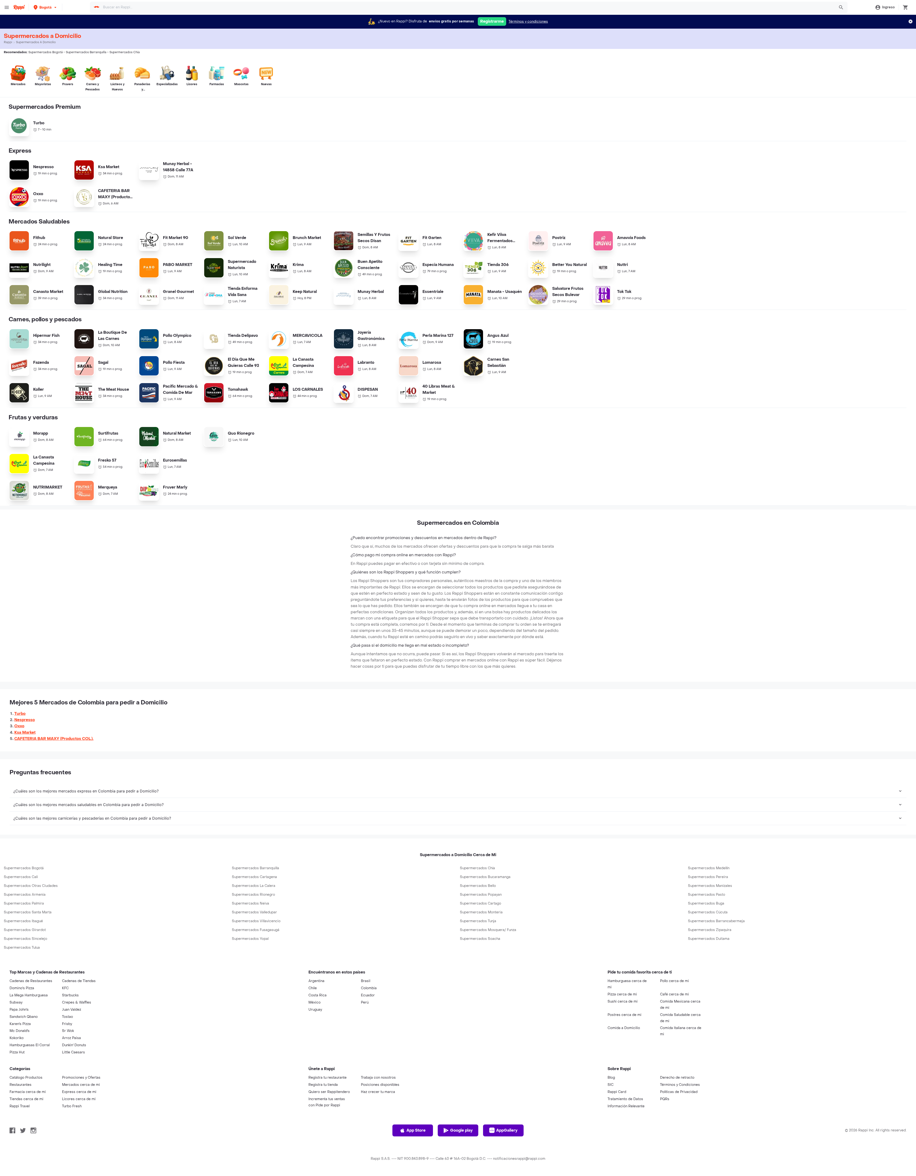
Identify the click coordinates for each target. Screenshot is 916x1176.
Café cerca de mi (674, 994)
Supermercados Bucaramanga (485, 877)
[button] (45, 7)
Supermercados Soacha (480, 939)
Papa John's (19, 1009)
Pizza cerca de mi (622, 994)
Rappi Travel (20, 1106)
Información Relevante (626, 1106)
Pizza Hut (17, 1052)
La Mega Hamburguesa (29, 995)
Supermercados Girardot (25, 930)
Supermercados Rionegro (253, 894)
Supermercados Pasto (706, 894)
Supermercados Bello (478, 886)
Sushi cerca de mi (623, 1001)
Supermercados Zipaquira (709, 930)
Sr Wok (68, 1031)
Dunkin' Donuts (74, 1045)
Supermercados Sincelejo (25, 939)
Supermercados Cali (21, 877)
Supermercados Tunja (478, 921)
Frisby (67, 1024)
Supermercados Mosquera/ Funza (488, 930)
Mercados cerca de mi (81, 1084)
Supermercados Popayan (481, 894)
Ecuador (368, 995)
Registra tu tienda (323, 1084)
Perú (365, 1002)
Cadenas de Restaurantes (31, 981)
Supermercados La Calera (253, 886)
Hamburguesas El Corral (30, 1045)
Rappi (8, 42)
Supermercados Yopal (250, 939)
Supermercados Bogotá (24, 868)
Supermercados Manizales (710, 886)
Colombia (369, 988)
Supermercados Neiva (250, 903)
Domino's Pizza (22, 988)
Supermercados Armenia (25, 894)
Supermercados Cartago (480, 903)
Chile (312, 988)
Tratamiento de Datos (625, 1099)
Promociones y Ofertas (81, 1077)
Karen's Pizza (20, 1024)
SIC (611, 1084)
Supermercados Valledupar (254, 912)
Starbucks (70, 995)
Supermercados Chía (477, 868)
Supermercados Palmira (24, 903)
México (314, 1002)
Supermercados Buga (706, 903)
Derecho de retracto (677, 1077)
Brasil (365, 981)
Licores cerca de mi (79, 1099)
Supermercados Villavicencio (256, 921)
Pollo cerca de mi (674, 981)
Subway (16, 1002)
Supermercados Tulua (22, 947)
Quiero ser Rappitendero (329, 1092)
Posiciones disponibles (380, 1084)
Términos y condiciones (528, 21)
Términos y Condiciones (680, 1084)
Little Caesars (73, 1052)
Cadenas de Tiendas (79, 981)
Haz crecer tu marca (378, 1092)
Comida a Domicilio (624, 1028)
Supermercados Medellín (708, 868)
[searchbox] (467, 7)
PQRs (664, 1099)
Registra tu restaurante (327, 1077)
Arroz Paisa (71, 1038)
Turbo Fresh (72, 1106)
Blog (611, 1077)
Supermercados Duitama (708, 939)
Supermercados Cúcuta (708, 912)
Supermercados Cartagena (254, 877)
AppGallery (506, 1130)
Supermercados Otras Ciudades (31, 886)
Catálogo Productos (26, 1077)
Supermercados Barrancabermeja (716, 921)
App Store (416, 1130)
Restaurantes (20, 1084)
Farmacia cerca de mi (28, 1092)
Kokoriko (17, 1038)
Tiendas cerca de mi (26, 1099)
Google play (461, 1130)
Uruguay (315, 1009)
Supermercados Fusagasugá (255, 930)
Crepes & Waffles (76, 1002)
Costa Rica (317, 995)
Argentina (316, 981)
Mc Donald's (20, 1031)
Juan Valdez (71, 1009)
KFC (65, 988)
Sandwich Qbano (24, 1017)
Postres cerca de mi (624, 1015)
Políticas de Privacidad (678, 1092)
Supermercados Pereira (708, 877)
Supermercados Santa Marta (28, 912)
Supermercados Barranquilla (255, 868)
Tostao (67, 1017)
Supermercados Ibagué (23, 921)
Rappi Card (617, 1092)
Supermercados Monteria (481, 912)
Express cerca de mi (79, 1092)
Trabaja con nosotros (378, 1077)
